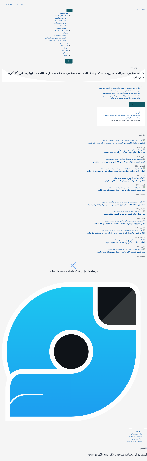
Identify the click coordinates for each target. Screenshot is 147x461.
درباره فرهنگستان (60, 18)
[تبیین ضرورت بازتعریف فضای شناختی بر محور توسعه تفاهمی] (125, 159)
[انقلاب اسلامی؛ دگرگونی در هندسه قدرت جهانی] (129, 178)
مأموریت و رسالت (60, 23)
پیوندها (66, 55)
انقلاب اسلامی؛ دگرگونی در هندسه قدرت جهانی (125, 98)
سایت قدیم (19, 4)
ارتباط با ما (64, 53)
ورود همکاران (8, 4)
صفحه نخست (64, 13)
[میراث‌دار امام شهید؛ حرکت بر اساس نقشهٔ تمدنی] (128, 149)
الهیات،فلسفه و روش (59, 35)
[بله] (139, 278)
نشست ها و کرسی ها (61, 30)
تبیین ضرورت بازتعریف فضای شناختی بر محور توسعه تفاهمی (121, 93)
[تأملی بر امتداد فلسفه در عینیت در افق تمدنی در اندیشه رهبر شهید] (123, 140)
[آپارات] (139, 281)
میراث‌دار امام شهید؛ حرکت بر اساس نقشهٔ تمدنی (124, 90)
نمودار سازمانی (61, 28)
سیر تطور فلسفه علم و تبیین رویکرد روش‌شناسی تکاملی (121, 190)
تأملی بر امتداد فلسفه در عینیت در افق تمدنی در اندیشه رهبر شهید (119, 88)
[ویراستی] (71, 421)
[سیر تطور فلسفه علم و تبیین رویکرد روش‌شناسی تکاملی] (126, 187)
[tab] (73, 133)
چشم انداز (63, 25)
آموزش (66, 48)
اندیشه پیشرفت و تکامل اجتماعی (55, 38)
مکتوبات (65, 33)
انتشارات (65, 50)
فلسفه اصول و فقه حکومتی (57, 40)
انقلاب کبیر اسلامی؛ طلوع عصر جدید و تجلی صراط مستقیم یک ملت (119, 95)
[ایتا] (139, 276)
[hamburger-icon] (69, 10)
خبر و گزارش (64, 45)
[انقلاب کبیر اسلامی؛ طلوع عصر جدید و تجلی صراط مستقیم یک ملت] (123, 168)
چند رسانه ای (64, 43)
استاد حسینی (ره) (60, 20)
